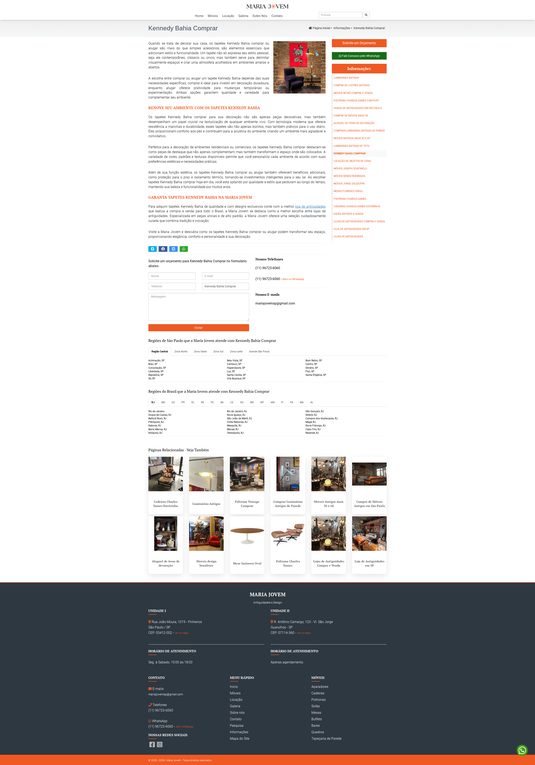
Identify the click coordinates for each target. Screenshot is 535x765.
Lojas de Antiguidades (348, 236)
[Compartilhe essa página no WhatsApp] (184, 249)
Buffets (316, 719)
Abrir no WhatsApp (293, 279)
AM (272, 402)
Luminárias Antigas (346, 77)
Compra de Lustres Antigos (351, 85)
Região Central (160, 351)
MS (252, 402)
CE (231, 402)
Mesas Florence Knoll (348, 191)
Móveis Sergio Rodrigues (349, 176)
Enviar (199, 327)
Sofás (315, 706)
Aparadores (319, 687)
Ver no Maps (182, 633)
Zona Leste (236, 351)
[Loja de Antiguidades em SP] (369, 533)
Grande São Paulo (259, 351)
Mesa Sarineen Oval (247, 563)
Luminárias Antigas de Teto (351, 146)
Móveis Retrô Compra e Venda (353, 93)
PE (212, 402)
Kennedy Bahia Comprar (350, 153)
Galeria (243, 16)
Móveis (213, 16)
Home (199, 16)
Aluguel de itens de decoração (354, 123)
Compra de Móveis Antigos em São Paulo (369, 504)
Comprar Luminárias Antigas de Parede (359, 130)
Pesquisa (236, 726)
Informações (342, 28)
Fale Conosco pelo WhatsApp (360, 56)
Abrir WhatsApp (185, 726)
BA (222, 402)
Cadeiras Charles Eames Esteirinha (357, 206)
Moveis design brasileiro (206, 563)
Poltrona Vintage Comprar (247, 504)
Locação (228, 16)
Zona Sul (218, 351)
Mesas (316, 713)
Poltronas (318, 700)
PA (291, 402)
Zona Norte (181, 351)
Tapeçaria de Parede (326, 739)
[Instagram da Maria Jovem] (159, 744)
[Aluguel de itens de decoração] (165, 533)
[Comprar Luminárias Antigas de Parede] (288, 474)
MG (163, 402)
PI (282, 402)
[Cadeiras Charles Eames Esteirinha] (165, 474)
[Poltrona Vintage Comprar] (247, 474)
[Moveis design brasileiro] (206, 533)
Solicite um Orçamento (359, 43)
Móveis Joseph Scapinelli (350, 168)
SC (192, 402)
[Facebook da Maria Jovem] (152, 744)
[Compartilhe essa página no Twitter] (152, 249)
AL (311, 402)
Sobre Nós (259, 16)
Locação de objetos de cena (352, 161)
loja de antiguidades (310, 207)
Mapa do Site (239, 739)
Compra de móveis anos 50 (351, 115)
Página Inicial (321, 28)
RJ (153, 402)
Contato (277, 16)
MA (302, 402)
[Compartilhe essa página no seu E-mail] (173, 249)
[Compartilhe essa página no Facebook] (163, 249)
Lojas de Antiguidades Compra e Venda (359, 221)
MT (262, 402)
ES (173, 402)
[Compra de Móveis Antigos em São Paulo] (369, 474)
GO (241, 402)
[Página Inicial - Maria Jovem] (267, 6)
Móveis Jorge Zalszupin (349, 183)
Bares (315, 726)
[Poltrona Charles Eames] (288, 533)
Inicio (234, 687)
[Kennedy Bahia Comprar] (297, 67)
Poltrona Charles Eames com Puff (356, 100)
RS (202, 402)
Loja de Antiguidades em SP (351, 229)
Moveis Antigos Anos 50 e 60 (352, 138)
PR (183, 402)
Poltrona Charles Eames (350, 198)
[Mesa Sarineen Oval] (247, 533)
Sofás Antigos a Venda (348, 213)
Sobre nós (237, 713)
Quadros (317, 732)
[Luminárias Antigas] (206, 474)
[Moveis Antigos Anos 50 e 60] (328, 474)
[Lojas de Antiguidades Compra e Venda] (328, 533)
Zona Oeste (200, 351)
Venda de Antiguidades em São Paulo (358, 108)
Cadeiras (317, 693)
